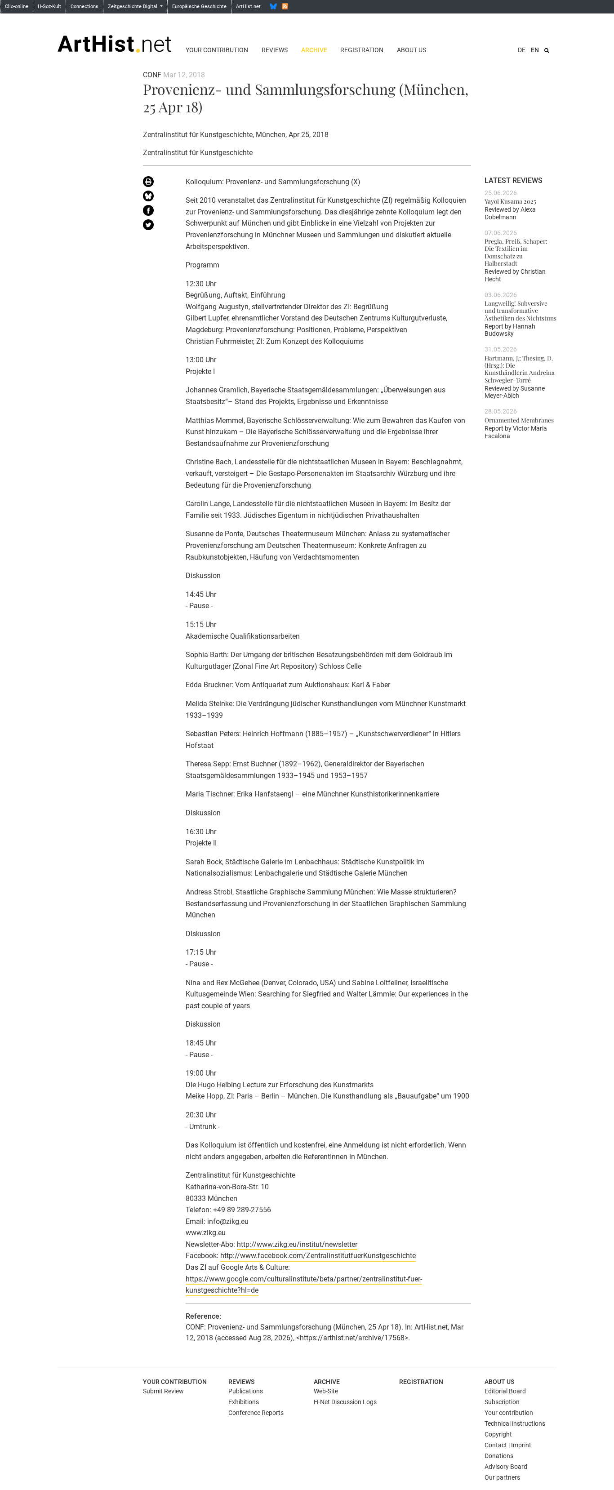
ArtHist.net (248, 6)
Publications (245, 1391)
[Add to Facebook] (157, 212)
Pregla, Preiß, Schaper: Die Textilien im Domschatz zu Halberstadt (516, 252)
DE (521, 49)
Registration (361, 49)
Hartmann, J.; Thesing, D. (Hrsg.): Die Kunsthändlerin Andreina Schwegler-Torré (520, 369)
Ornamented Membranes (519, 420)
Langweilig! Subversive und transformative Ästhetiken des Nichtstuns (520, 310)
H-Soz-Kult (49, 6)
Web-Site (326, 1391)
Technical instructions (515, 1423)
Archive (314, 49)
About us (411, 49)
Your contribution (217, 49)
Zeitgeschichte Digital (133, 6)
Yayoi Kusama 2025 (510, 201)
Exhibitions (243, 1401)
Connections (84, 6)
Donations (499, 1455)
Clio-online (16, 6)
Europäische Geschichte (199, 6)
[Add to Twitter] (157, 226)
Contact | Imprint (508, 1445)
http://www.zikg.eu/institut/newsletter (297, 1244)
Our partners (502, 1477)
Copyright (498, 1434)
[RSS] (285, 6)
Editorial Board (505, 1391)
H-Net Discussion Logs (345, 1401)
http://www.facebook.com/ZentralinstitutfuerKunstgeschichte (318, 1255)
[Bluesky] (273, 6)
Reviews (275, 49)
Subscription (502, 1401)
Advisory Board (506, 1466)
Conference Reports (256, 1412)
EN (535, 49)
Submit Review (163, 1391)
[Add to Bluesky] (157, 198)
